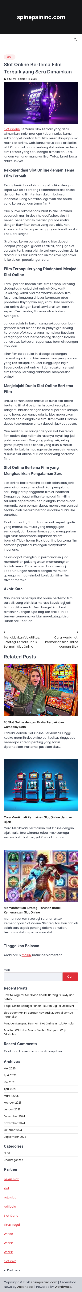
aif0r (9, 78)
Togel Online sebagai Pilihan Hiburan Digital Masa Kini (39, 1006)
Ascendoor (25, 1287)
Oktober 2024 (13, 1130)
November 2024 (14, 1123)
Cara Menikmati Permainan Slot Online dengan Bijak (38, 819)
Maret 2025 (11, 1096)
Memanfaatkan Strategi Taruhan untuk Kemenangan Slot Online (32, 910)
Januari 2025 (12, 1109)
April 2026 (10, 1075)
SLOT (9, 56)
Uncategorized (13, 1160)
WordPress (63, 1287)
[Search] (75, 40)
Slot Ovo (10, 1261)
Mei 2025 (9, 1082)
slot (6, 1188)
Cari (7, 970)
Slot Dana (11, 1215)
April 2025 (10, 1089)
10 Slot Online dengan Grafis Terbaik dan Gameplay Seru (34, 724)
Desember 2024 (14, 1116)
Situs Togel (12, 1225)
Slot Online (12, 129)
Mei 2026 (10, 1068)
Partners (13, 1270)
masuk (26, 955)
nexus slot (11, 1179)
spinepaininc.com (41, 17)
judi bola (10, 1206)
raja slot (10, 1197)
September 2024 (15, 1137)
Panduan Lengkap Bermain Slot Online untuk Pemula (39, 1023)
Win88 (8, 1234)
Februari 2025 (13, 1103)
